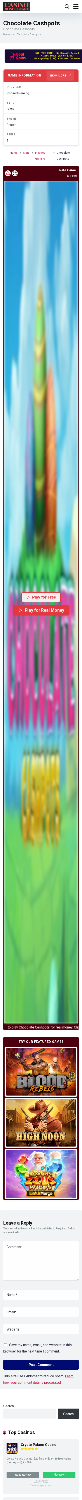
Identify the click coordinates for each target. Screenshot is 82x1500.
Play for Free (44, 597)
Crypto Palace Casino (38, 1445)
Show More (58, 75)
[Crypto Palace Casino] (12, 1452)
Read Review (23, 1474)
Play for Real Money (44, 610)
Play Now (59, 1474)
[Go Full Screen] (15, 173)
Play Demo (41, 1072)
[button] (41, 602)
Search (8, 1406)
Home (6, 34)
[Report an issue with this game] (8, 173)
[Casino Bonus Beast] (16, 6)
